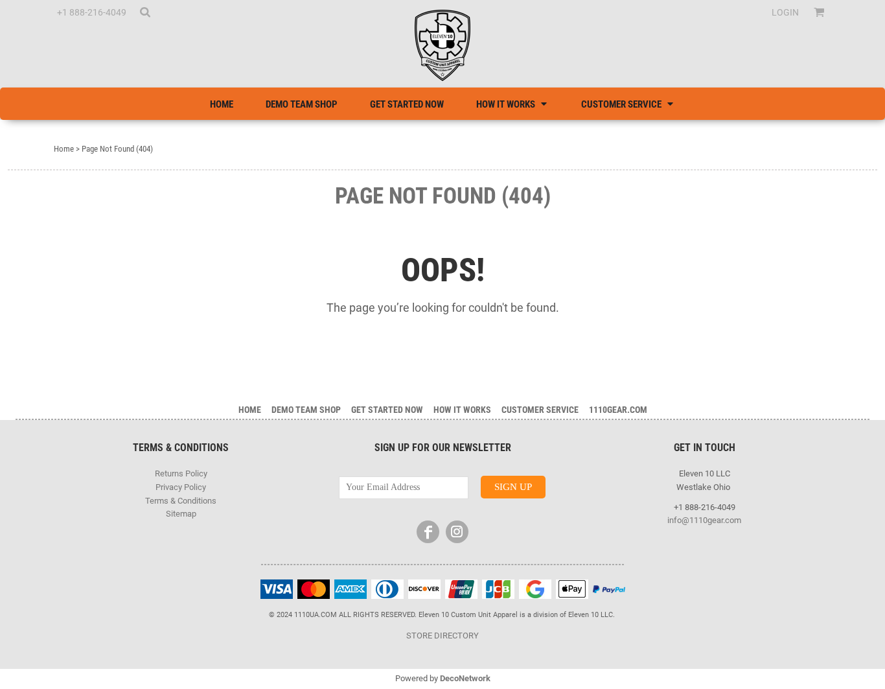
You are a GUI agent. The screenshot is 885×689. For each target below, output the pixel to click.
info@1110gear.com (704, 520)
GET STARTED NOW (387, 409)
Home (64, 149)
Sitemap (181, 514)
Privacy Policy (180, 487)
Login (785, 12)
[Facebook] (428, 531)
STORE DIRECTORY (442, 635)
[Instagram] (457, 531)
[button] (144, 12)
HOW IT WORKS (462, 409)
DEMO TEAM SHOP (306, 409)
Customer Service (540, 409)
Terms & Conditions (180, 501)
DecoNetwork (465, 678)
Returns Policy (181, 473)
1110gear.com (618, 409)
